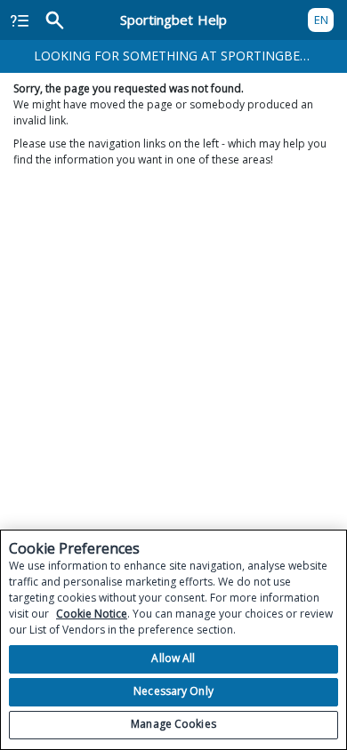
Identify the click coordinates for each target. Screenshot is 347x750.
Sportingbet (173, 19)
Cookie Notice (91, 613)
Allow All (173, 658)
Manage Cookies (173, 723)
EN (321, 20)
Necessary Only (173, 690)
